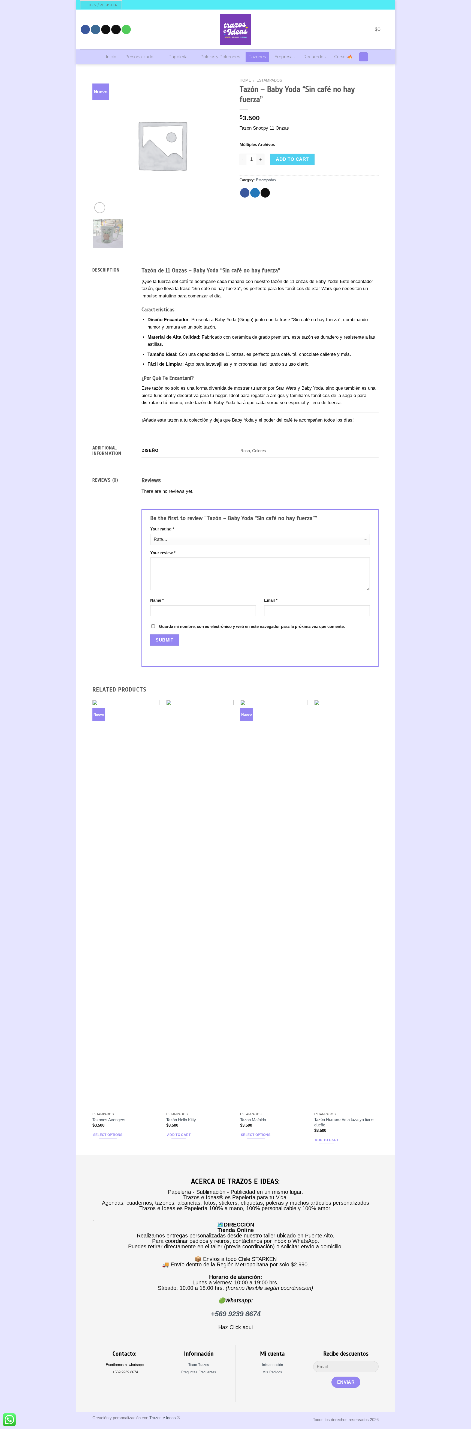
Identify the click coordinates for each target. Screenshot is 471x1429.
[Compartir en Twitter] (254, 193)
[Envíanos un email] (115, 29)
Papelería (178, 56)
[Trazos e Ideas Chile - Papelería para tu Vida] (235, 29)
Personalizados (140, 56)
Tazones (257, 56)
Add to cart (292, 159)
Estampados (269, 80)
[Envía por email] (265, 193)
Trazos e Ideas (162, 1417)
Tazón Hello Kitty (181, 1119)
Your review (163, 552)
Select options (108, 1135)
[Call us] (126, 29)
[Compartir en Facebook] (244, 193)
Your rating (162, 529)
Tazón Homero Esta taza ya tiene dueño (343, 1122)
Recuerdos (314, 56)
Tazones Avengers (108, 1119)
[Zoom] (99, 207)
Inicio (111, 56)
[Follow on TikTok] (105, 29)
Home (245, 80)
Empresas (284, 56)
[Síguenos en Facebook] (85, 29)
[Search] (363, 57)
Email (270, 600)
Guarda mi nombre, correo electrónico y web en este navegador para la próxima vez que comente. (252, 626)
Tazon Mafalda (253, 1119)
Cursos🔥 (343, 56)
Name (157, 600)
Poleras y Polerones (220, 56)
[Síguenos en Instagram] (95, 29)
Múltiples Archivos (257, 144)
